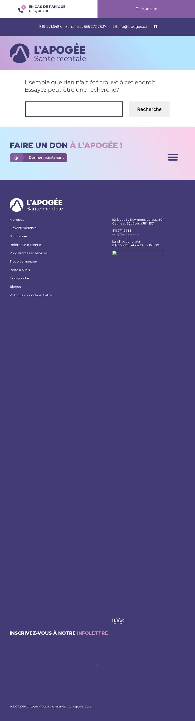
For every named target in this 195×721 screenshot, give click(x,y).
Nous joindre (19, 278)
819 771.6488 (51, 26)
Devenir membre (23, 228)
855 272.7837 (95, 26)
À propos (17, 219)
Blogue (15, 286)
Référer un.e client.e (25, 245)
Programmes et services (28, 253)
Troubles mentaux (24, 261)
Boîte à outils (20, 270)
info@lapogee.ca (132, 26)
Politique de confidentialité (31, 295)
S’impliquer (18, 236)
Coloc (88, 706)
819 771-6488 (122, 230)
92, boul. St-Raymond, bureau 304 (138, 219)
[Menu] (173, 157)
